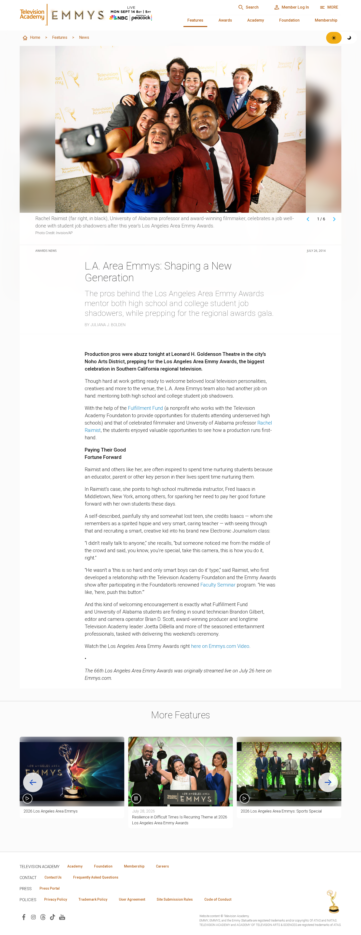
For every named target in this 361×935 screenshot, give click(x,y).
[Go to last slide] (33, 782)
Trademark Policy (93, 899)
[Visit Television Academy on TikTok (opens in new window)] (52, 916)
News (84, 37)
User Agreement (132, 899)
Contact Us (53, 877)
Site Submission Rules (175, 899)
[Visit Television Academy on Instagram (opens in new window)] (33, 916)
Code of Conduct (217, 899)
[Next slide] (328, 782)
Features (195, 20)
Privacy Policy (55, 899)
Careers (162, 866)
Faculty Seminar (218, 585)
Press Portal (50, 888)
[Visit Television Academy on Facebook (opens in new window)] (24, 916)
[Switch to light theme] (334, 38)
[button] (72, 771)
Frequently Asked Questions (95, 877)
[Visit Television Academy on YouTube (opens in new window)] (62, 916)
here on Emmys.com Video (220, 646)
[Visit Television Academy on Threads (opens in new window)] (43, 916)
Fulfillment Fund (145, 408)
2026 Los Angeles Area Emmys (51, 811)
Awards (225, 20)
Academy (255, 20)
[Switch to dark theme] (349, 38)
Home (35, 37)
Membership (326, 20)
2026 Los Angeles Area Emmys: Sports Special (281, 811)
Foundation (289, 20)
